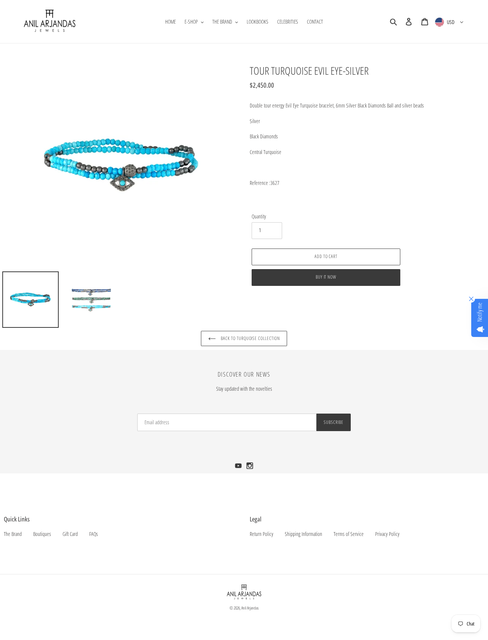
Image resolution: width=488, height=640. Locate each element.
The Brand (13, 533)
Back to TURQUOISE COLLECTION (250, 338)
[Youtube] (239, 468)
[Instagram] (250, 468)
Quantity (259, 216)
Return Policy (261, 533)
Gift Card (70, 533)
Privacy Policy (387, 533)
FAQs (93, 533)
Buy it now (326, 277)
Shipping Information (303, 533)
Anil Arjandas (250, 608)
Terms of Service (349, 533)
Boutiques (42, 533)
